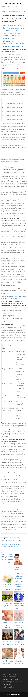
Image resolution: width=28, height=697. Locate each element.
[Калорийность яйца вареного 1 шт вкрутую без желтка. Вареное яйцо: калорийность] (7, 583)
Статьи (15, 6)
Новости (9, 6)
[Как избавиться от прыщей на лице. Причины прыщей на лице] (19, 639)
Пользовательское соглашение (16, 678)
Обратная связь (7, 684)
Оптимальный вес (8, 41)
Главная (3, 6)
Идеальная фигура (14, 3)
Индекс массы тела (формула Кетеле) (13, 46)
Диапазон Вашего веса (10, 40)
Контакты (5, 678)
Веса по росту (18, 527)
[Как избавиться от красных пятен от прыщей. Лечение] (19, 564)
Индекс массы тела (9, 38)
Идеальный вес (11, 527)
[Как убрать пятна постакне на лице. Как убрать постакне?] (7, 658)
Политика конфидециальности (10, 679)
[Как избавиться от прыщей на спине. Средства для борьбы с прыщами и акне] (7, 639)
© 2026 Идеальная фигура (9, 674)
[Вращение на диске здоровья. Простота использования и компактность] (19, 602)
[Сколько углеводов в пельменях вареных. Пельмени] (7, 557)
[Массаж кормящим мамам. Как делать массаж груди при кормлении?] (7, 620)
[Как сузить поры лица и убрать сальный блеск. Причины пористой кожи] (19, 658)
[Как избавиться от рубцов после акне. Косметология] (7, 602)
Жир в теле (17, 529)
